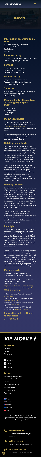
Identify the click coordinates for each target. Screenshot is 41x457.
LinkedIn (8, 363)
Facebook (8, 360)
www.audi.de (8, 296)
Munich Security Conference (13, 376)
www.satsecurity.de (11, 300)
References (8, 393)
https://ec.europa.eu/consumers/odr (16, 126)
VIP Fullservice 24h (17, 449)
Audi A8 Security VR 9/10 (12, 385)
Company (7, 348)
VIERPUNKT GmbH (11, 319)
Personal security (9, 390)
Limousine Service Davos (12, 379)
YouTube (8, 367)
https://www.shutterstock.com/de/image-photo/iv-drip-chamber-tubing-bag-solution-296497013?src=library (20, 287)
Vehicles (6, 382)
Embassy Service (9, 387)
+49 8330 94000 (16, 430)
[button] (4, 453)
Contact (6, 351)
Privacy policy (8, 354)
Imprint (6, 357)
